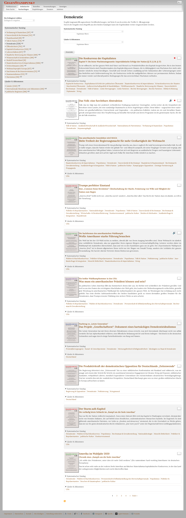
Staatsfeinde (82, 216)
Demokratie (81, 89)
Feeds (69, 514)
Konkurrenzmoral (117, 213)
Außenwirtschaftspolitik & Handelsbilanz (103, 86)
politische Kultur (125, 165)
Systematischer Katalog (73, 29)
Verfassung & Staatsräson (152, 126)
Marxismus (12, 77)
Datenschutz (19, 514)
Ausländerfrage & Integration (92, 165)
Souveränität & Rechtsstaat (129, 163)
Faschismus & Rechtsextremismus (21, 71)
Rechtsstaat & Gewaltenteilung (124, 434)
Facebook (86, 514)
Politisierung (153, 258)
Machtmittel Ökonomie (76, 86)
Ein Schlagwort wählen (13, 18)
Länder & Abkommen (72, 39)
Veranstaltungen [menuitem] (49, 6)
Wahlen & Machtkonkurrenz (77, 258)
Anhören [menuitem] (60, 9)
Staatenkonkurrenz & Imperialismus (139, 83)
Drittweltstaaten (15, 66)
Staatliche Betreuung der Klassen (149, 86)
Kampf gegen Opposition (143, 165)
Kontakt (28, 514)
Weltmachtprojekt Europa (18, 68)
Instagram (98, 514)
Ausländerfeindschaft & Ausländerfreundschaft (97, 126)
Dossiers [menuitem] (50, 9)
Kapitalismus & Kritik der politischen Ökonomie (104, 83)
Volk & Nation (93, 89)
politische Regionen (16, 91)
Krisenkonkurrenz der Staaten (167, 83)
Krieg (79, 91)
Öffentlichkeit (14, 46)
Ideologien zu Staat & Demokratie (162, 349)
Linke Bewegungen (108, 89)
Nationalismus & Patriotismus (129, 126)
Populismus (168, 126)
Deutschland (71, 357)
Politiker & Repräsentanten (77, 211)
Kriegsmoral (115, 391)
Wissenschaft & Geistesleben (20, 57)
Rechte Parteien (155, 89)
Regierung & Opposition (75, 391)
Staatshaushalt (14, 38)
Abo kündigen (39, 514)
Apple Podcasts (123, 514)
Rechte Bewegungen (139, 89)
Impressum (8, 514)
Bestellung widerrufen (54, 514)
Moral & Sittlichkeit (96, 261)
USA (67, 176)
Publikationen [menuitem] (11, 6)
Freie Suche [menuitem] (10, 9)
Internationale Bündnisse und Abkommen (25, 89)
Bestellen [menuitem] (36, 6)
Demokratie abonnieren (65, 501)
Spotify (110, 514)
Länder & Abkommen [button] (75, 173)
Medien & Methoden (149, 213)
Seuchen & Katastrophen (90, 481)
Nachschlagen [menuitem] (23, 9)
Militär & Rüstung (171, 89)
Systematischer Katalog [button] (76, 81)
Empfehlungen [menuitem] (37, 9)
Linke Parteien (123, 89)
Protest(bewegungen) (74, 349)
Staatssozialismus (15, 74)
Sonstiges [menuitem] (63, 6)
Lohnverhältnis (14, 52)
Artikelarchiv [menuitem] (24, 6)
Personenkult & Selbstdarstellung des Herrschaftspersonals (148, 304)
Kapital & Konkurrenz (74, 83)
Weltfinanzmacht (128, 86)
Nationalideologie (96, 211)
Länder (11, 86)
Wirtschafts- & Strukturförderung (94, 213)
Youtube (137, 514)
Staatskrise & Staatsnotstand (152, 163)
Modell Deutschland (16, 60)
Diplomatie (71, 91)
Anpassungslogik (84, 128)
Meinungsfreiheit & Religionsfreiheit (133, 349)
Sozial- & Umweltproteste (95, 349)
